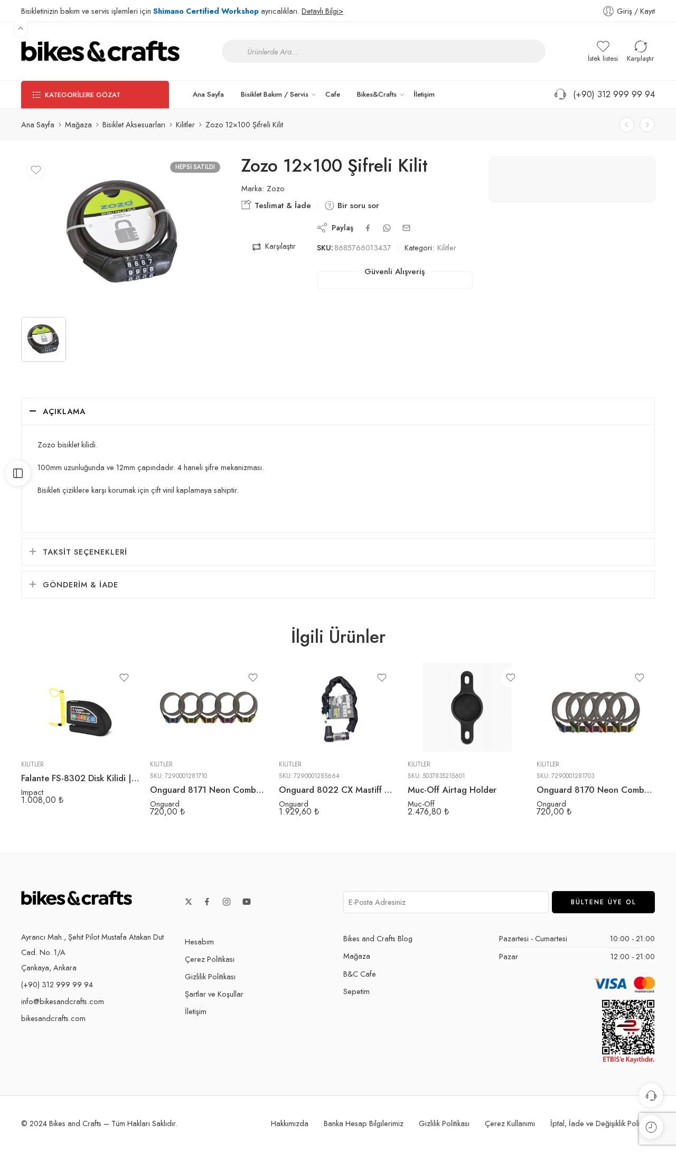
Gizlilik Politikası (210, 976)
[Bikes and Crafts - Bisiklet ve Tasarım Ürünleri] (100, 51)
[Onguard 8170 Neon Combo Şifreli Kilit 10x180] (596, 707)
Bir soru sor (357, 205)
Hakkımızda (289, 1123)
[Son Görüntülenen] (651, 1127)
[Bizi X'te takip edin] (188, 901)
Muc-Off (421, 803)
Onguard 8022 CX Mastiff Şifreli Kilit (338, 789)
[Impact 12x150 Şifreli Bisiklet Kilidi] (626, 124)
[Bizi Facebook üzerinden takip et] (207, 901)
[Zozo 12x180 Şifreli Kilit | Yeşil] (647, 124)
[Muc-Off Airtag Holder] (467, 707)
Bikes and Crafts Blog (377, 938)
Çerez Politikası (209, 958)
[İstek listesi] (35, 170)
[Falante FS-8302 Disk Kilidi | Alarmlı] (80, 707)
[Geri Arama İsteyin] (651, 1095)
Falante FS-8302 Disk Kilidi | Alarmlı (80, 778)
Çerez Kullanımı (510, 1123)
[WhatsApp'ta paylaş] (386, 227)
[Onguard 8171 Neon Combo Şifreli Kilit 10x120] (209, 707)
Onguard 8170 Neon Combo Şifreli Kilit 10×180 (596, 789)
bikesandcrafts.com (53, 1018)
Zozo (276, 188)
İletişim (424, 94)
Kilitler (185, 124)
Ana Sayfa (208, 94)
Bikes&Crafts (377, 94)
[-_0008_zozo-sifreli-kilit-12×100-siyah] (123, 233)
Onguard (165, 803)
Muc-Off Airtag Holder (452, 789)
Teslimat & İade (281, 205)
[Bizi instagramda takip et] (226, 901)
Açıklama (64, 411)
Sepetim (356, 991)
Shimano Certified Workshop (206, 10)
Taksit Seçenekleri (85, 551)
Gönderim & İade (80, 584)
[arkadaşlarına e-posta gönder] (406, 227)
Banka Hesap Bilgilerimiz (363, 1123)
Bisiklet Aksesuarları (133, 124)
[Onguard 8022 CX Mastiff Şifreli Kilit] (338, 707)
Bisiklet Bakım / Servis (274, 94)
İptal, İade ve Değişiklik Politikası (602, 1123)
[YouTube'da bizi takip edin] (246, 901)
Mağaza (78, 124)
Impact (32, 792)
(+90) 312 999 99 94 (611, 94)
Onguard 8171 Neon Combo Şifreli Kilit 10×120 (209, 789)
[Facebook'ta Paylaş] (368, 228)
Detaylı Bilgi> (322, 10)
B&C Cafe (359, 973)
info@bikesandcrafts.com (62, 1001)
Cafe (332, 94)
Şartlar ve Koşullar (214, 993)
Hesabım (199, 941)
